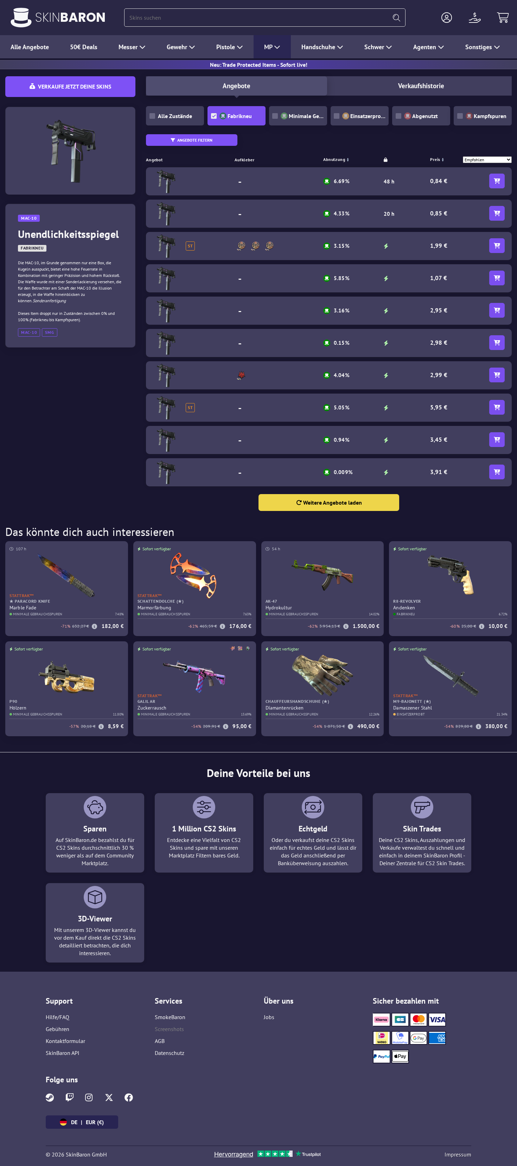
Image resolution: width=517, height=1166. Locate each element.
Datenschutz (169, 1052)
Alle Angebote (30, 47)
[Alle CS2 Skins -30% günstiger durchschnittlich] (21, 17)
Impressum (458, 1154)
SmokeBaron (170, 1017)
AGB (160, 1040)
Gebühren (57, 1028)
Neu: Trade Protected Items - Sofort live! (258, 64)
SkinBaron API (62, 1052)
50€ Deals (83, 47)
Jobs (269, 1017)
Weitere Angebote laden (332, 502)
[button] (447, 17)
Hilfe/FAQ (57, 1017)
